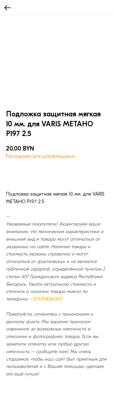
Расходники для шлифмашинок (40, 156)
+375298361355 (46, 299)
